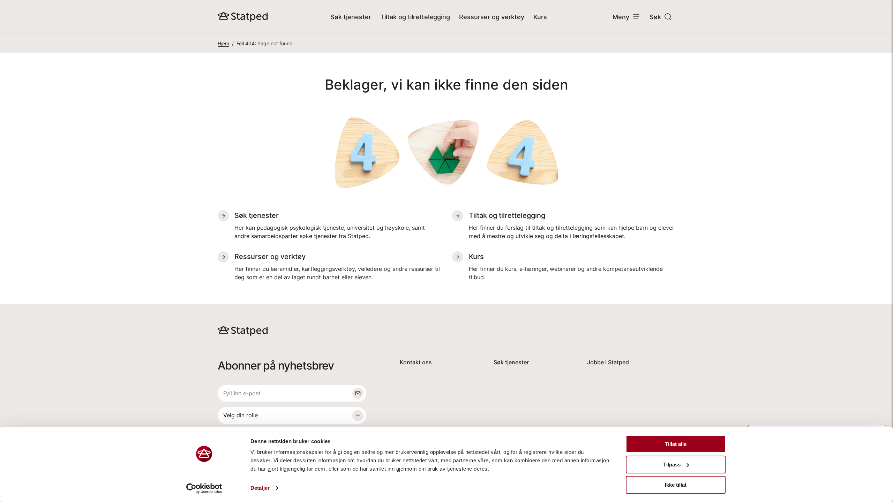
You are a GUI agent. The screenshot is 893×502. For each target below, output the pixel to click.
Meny (621, 17)
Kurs (540, 17)
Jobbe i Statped (608, 362)
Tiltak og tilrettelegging (415, 17)
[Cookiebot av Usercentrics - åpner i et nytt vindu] (204, 488)
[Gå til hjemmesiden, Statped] (243, 17)
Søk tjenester (350, 17)
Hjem (223, 43)
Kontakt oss (416, 362)
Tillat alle (675, 444)
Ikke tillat (675, 485)
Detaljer (260, 488)
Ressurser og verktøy (491, 17)
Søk (655, 17)
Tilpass (672, 464)
